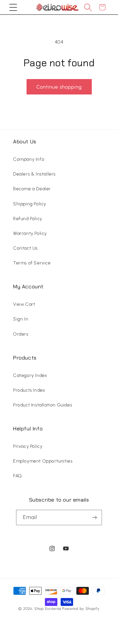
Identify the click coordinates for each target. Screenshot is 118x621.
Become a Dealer (32, 189)
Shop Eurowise (47, 609)
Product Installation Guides (42, 405)
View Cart (24, 304)
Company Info (28, 159)
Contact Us (25, 248)
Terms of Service (32, 263)
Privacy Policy (27, 446)
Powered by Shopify (81, 609)
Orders (21, 334)
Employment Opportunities (42, 461)
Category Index (30, 375)
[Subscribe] (94, 517)
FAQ (17, 476)
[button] (13, 7)
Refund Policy (27, 218)
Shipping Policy (29, 204)
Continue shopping (59, 87)
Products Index (29, 390)
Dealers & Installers (34, 174)
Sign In (20, 319)
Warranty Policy (30, 233)
